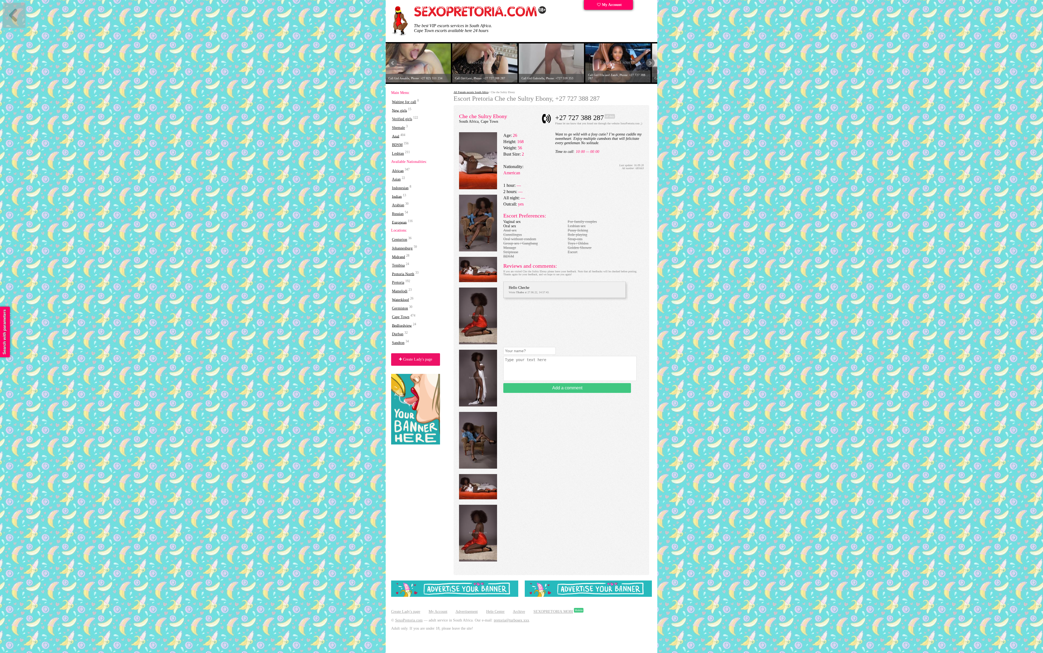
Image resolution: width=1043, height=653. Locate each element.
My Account (611, 5)
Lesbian (398, 154)
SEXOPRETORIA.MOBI (553, 612)
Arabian (398, 205)
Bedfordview (402, 325)
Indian (397, 196)
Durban (397, 334)
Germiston (400, 308)
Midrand (398, 257)
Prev (392, 63)
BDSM (397, 145)
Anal (395, 136)
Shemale (398, 128)
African (398, 171)
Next (650, 63)
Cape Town (400, 317)
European (399, 222)
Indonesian (400, 188)
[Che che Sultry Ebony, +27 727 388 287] (478, 188)
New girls (399, 110)
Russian (398, 214)
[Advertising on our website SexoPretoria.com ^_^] (454, 596)
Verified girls (402, 119)
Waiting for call (404, 102)
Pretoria (398, 282)
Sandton (398, 343)
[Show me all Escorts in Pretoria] (480, 16)
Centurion (399, 240)
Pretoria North (403, 274)
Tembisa (398, 265)
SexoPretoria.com (409, 620)
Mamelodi (399, 291)
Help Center (495, 612)
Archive (519, 612)
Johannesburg (402, 248)
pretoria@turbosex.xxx (511, 620)
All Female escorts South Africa (471, 92)
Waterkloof (400, 300)
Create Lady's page (417, 359)
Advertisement (466, 612)
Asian (396, 179)
